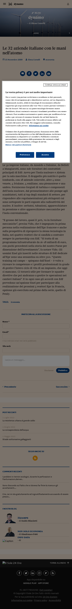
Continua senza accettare (55, 85)
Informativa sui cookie (39, 126)
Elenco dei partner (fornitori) (18, 145)
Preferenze (25, 155)
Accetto (45, 155)
